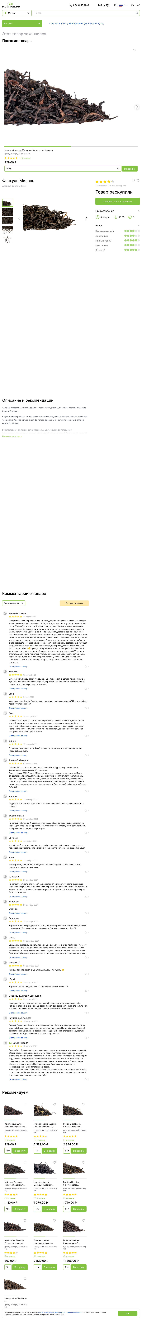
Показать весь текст (12, 436)
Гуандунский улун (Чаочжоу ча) (17, 154)
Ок (127, 1313)
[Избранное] (132, 5)
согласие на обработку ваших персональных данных (59, 1312)
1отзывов (11, 1198)
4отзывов (70, 1140)
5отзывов (11, 1257)
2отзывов (26, 158)
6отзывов (41, 1198)
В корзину (129, 168)
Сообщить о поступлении (117, 201)
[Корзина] (138, 5)
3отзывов (70, 1257)
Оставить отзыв (74, 603)
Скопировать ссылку (18, 666)
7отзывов (41, 1140)
